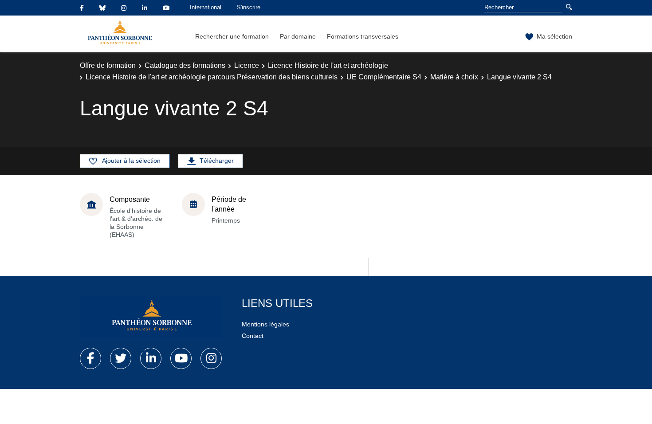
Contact (252, 335)
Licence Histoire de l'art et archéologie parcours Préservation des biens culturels (212, 77)
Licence (246, 65)
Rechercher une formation (232, 36)
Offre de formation (108, 65)
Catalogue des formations (185, 65)
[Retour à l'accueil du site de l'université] (151, 317)
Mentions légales (265, 324)
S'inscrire (248, 7)
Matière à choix (454, 77)
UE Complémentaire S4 (383, 77)
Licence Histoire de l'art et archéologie (328, 65)
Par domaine (298, 36)
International (205, 7)
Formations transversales (362, 36)
